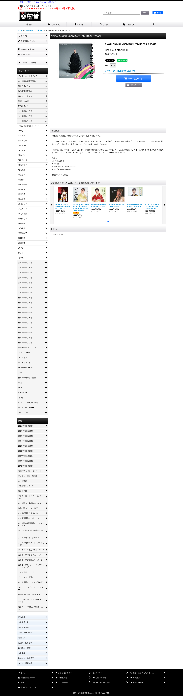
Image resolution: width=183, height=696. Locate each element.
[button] (153, 24)
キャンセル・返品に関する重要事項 (121, 71)
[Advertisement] (108, 109)
